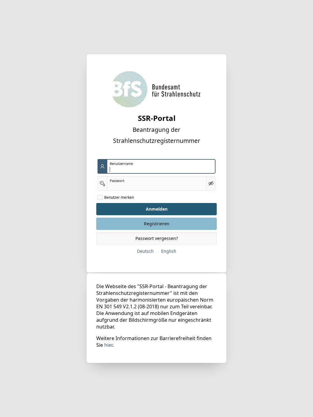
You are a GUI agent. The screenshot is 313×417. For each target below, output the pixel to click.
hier (108, 345)
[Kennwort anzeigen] (210, 183)
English (168, 251)
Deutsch (145, 251)
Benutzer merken (119, 197)
